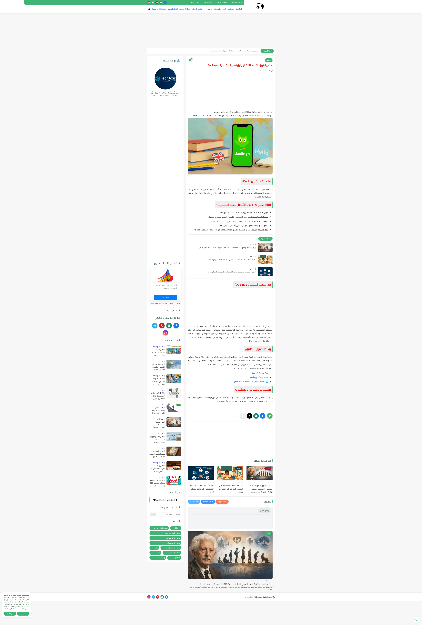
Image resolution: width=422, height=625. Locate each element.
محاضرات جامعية (159, 9)
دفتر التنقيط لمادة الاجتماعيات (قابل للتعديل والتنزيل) (158, 396)
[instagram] (148, 2)
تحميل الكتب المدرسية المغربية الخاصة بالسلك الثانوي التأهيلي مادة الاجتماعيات (158, 352)
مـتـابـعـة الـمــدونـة (166, 500)
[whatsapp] (160, 2)
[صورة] (173, 349)
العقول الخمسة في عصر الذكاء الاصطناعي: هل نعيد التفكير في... (232, 271)
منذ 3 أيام (160, 419)
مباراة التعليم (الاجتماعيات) (179, 9)
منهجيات (217, 9)
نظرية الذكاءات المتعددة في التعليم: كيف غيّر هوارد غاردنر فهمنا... (231, 259)
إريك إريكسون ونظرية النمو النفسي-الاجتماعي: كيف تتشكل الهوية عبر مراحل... (227, 247)
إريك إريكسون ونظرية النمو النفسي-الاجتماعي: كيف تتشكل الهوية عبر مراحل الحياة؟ (236, 584)
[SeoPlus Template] (273, 597)
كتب (224, 9)
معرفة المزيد (10, 613)
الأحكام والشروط (222, 2)
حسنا (23, 613)
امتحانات (177, 528)
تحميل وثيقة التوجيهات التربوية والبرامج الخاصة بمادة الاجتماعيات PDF (158, 468)
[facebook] (165, 2)
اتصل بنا (191, 2)
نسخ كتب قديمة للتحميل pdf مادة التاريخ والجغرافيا (158, 381)
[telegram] (152, 2)
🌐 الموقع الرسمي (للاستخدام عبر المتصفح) (251, 381)
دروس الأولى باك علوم (172, 533)
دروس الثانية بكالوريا (173, 547)
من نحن (199, 2)
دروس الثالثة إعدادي (173, 538)
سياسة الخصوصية (236, 2)
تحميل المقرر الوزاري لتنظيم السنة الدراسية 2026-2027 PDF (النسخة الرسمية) (157, 439)
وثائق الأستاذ (197, 9)
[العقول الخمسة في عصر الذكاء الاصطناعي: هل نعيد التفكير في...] (265, 271)
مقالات (231, 9)
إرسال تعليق (264, 510)
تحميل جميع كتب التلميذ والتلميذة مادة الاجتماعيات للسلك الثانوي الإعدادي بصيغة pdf (158, 367)
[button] (262, 416)
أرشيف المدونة (209, 2)
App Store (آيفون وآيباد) (259, 377)
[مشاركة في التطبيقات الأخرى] (243, 416)
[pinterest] (156, 2)
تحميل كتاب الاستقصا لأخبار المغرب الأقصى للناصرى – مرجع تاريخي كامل (157, 454)
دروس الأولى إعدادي (160, 528)
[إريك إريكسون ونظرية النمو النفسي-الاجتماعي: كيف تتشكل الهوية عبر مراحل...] (265, 247)
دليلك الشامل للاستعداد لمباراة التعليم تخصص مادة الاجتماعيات (157, 410)
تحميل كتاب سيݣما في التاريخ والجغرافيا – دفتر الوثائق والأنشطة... (234, 50)
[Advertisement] (211, 30)
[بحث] (149, 9)
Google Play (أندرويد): (260, 373)
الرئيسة (239, 9)
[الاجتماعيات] (260, 6)
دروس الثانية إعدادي (173, 543)
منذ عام (160, 361)
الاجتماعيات (249, 597)
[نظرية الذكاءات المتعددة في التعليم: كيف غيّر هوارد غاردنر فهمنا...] (265, 259)
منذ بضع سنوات (157, 346)
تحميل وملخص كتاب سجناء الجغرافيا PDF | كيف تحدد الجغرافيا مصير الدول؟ (157, 483)
